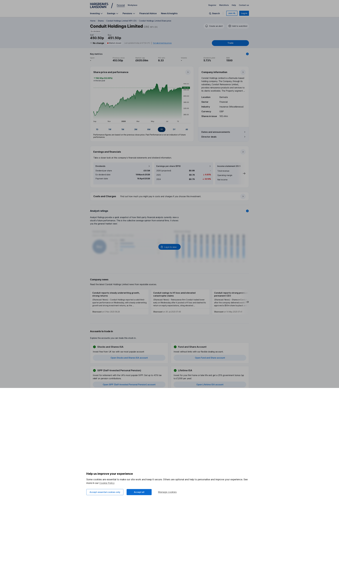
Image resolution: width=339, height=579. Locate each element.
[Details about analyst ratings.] (247, 211)
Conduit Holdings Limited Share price (155, 20)
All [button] (187, 129)
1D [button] (97, 129)
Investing (95, 13)
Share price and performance (110, 72)
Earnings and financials (107, 151)
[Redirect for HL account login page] (169, 247)
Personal (121, 5)
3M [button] (135, 129)
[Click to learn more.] (247, 54)
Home (92, 20)
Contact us (244, 5)
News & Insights (169, 13)
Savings (111, 13)
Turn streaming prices (162, 43)
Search (216, 13)
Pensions (127, 13)
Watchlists (224, 5)
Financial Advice (148, 13)
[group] (142, 129)
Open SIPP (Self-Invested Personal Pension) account (129, 384)
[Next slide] (241, 173)
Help (234, 5)
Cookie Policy (107, 483)
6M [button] (148, 129)
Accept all (139, 492)
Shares (101, 20)
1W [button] (109, 129)
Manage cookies (167, 492)
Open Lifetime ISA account (209, 384)
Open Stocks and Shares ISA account (129, 357)
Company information (214, 72)
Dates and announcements (215, 132)
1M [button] (122, 129)
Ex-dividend (95, 31)
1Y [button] (161, 129)
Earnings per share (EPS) (168, 166)
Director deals (209, 136)
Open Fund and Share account (210, 357)
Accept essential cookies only (105, 492)
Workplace (132, 5)
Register (212, 5)
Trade (230, 43)
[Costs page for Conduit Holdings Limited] (169, 196)
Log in (244, 13)
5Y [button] (174, 129)
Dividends (100, 166)
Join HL (232, 13)
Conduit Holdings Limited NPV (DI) (121, 20)
